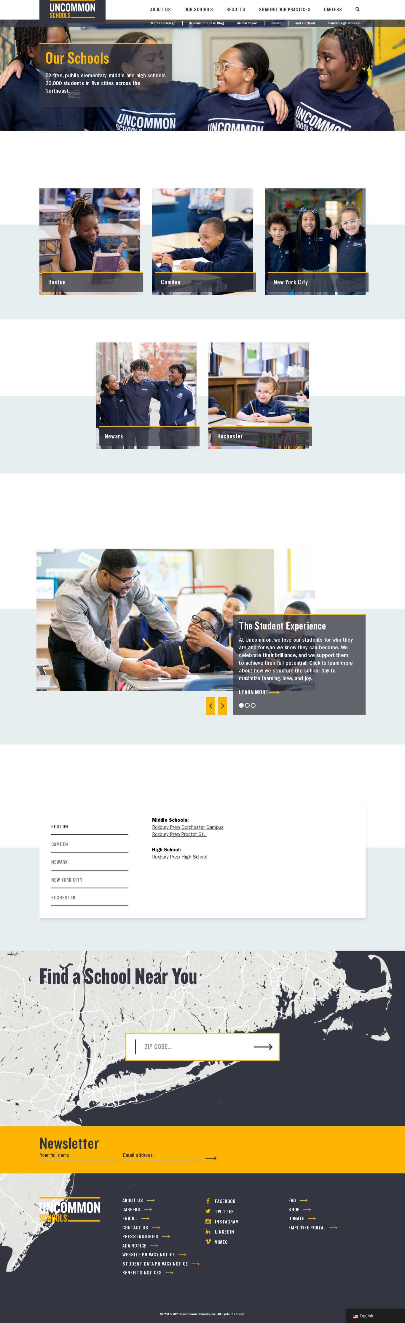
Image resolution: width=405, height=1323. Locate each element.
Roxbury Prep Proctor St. (179, 835)
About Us (160, 9)
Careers (333, 9)
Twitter (224, 1212)
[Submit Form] (211, 1158)
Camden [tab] (59, 844)
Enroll (130, 1218)
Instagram (226, 1222)
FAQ (292, 1200)
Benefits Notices (142, 1273)
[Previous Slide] (210, 706)
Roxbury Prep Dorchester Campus (188, 828)
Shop (294, 1210)
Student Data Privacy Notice (155, 1264)
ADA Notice (134, 1246)
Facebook (224, 1201)
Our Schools (198, 9)
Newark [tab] (59, 862)
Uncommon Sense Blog (206, 23)
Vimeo (221, 1242)
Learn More (253, 692)
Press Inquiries (140, 1236)
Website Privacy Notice (148, 1255)
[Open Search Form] (358, 10)
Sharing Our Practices (285, 9)
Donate (276, 23)
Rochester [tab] (63, 898)
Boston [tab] (59, 826)
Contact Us (135, 1228)
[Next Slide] (222, 706)
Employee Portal (307, 1228)
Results (236, 9)
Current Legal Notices (344, 23)
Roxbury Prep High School (179, 857)
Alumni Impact (247, 23)
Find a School (305, 23)
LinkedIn (224, 1232)
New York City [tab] (66, 880)
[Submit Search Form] (263, 1047)
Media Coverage (163, 23)
